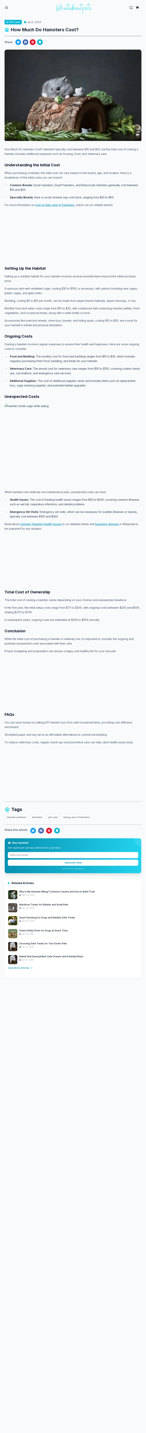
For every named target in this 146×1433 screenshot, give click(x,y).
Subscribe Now (73, 862)
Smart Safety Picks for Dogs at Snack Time (43, 930)
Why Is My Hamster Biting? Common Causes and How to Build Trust (57, 891)
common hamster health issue (40, 524)
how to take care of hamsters (54, 205)
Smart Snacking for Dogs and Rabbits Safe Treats (47, 917)
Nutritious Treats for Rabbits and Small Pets (43, 904)
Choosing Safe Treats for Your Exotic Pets (43, 943)
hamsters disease (107, 524)
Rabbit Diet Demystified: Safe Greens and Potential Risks (51, 956)
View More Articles (18, 967)
